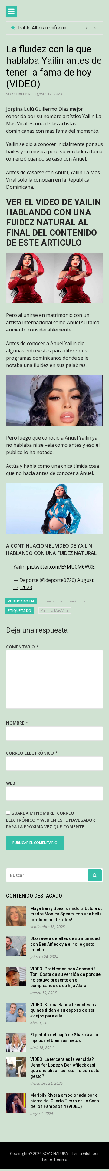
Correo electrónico (32, 753)
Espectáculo (52, 601)
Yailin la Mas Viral (55, 610)
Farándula (77, 601)
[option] (58, 28)
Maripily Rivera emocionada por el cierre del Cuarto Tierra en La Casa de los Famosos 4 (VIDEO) (64, 1101)
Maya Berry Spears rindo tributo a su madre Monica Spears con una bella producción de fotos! (66, 914)
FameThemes (54, 1159)
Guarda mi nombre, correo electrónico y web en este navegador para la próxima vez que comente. (50, 820)
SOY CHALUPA (18, 94)
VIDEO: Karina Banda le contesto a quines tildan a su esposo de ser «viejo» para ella (63, 1010)
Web (10, 783)
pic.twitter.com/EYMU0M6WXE (61, 566)
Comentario (22, 647)
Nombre (17, 723)
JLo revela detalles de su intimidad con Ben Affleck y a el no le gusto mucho (65, 944)
